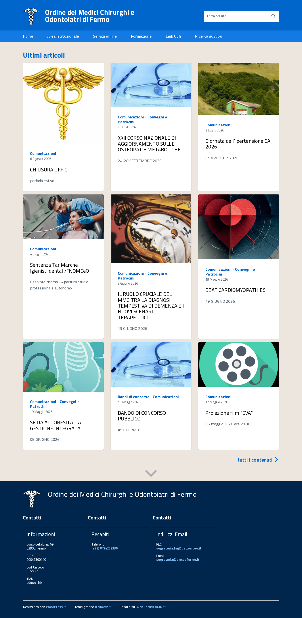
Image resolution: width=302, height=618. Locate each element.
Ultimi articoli (44, 55)
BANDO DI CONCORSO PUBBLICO (142, 415)
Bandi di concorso (133, 397)
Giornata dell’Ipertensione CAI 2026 (238, 143)
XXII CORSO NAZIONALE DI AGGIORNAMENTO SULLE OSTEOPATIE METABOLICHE (149, 143)
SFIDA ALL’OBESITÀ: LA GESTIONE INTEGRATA (55, 425)
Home (28, 36)
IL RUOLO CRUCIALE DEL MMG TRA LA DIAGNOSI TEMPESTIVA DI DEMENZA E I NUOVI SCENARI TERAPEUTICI (151, 305)
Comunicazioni (43, 153)
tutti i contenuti (256, 460)
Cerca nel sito (216, 16)
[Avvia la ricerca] (273, 16)
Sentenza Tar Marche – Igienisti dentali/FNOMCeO (59, 267)
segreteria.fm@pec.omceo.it (178, 548)
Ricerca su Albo (208, 36)
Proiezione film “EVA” (229, 413)
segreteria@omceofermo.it (177, 559)
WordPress (54, 606)
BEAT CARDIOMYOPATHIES (235, 290)
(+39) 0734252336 (105, 548)
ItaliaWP (101, 606)
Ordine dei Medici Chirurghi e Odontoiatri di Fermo (89, 16)
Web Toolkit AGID (149, 606)
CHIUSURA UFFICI (49, 169)
